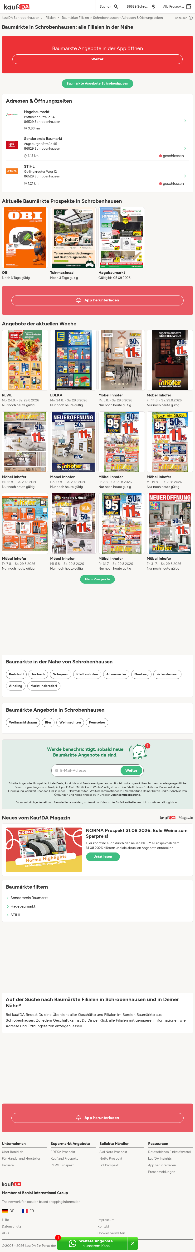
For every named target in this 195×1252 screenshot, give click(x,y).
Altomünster (116, 674)
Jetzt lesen (103, 857)
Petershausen (167, 674)
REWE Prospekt (62, 1165)
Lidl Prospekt (108, 1165)
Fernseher (97, 722)
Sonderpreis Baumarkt (29, 897)
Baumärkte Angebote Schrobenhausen (97, 83)
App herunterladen (162, 1165)
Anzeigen (181, 17)
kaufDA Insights (160, 1159)
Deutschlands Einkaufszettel (169, 1152)
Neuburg (141, 674)
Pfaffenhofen (87, 674)
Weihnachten (70, 722)
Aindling (15, 686)
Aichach (38, 674)
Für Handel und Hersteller (21, 1159)
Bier (48, 722)
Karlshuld (16, 674)
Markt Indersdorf (44, 686)
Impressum (106, 1220)
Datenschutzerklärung (125, 794)
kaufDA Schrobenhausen (20, 17)
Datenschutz (11, 1226)
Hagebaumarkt (22, 906)
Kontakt (103, 1226)
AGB (5, 1233)
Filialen (50, 17)
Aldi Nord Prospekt (113, 1152)
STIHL (15, 915)
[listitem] (25, 243)
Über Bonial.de (13, 1152)
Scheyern (60, 674)
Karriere (8, 1165)
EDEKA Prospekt (63, 1152)
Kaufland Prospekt (64, 1159)
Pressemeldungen (161, 1172)
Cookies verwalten (111, 1233)
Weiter (97, 59)
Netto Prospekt (110, 1159)
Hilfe (5, 1220)
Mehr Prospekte (97, 579)
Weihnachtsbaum (23, 722)
